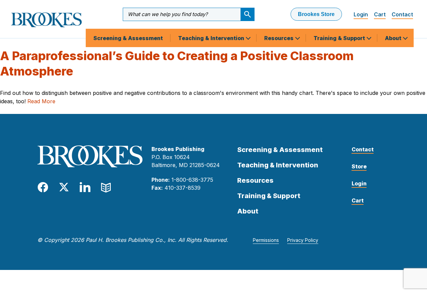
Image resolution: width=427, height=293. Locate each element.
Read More (41, 101)
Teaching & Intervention (212, 38)
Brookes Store (316, 14)
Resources (279, 38)
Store (359, 166)
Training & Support (340, 38)
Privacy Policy (302, 240)
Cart (380, 14)
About (394, 38)
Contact (402, 14)
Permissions (266, 240)
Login (361, 14)
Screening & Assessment (128, 38)
